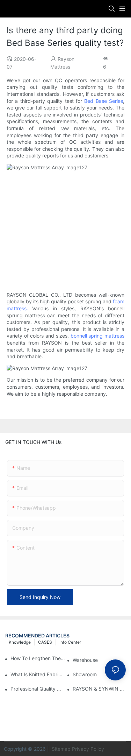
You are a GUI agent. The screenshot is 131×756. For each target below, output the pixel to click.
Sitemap (60, 749)
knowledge (20, 642)
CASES (45, 642)
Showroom (85, 674)
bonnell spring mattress (98, 336)
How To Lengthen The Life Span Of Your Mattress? (38, 658)
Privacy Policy (88, 749)
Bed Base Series (103, 101)
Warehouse (85, 660)
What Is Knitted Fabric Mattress (37, 674)
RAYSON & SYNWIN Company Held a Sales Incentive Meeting (99, 689)
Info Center (70, 642)
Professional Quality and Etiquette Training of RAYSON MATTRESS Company (37, 689)
